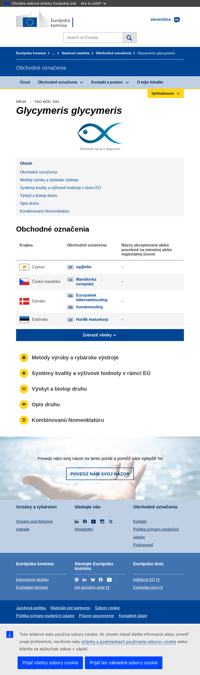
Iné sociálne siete (90, 587)
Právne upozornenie (96, 616)
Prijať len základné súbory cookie (124, 662)
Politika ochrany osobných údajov (45, 616)
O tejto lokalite (150, 82)
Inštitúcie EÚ (144, 580)
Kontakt (139, 521)
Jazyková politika (31, 608)
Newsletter (84, 529)
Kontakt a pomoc (107, 82)
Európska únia (145, 587)
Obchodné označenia (113, 53)
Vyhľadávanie (129, 37)
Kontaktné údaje (133, 616)
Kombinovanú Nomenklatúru (45, 211)
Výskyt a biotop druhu (38, 195)
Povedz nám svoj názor (100, 473)
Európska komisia (31, 53)
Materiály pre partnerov (70, 608)
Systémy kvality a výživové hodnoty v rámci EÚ (60, 188)
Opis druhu (29, 203)
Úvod (25, 82)
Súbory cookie (107, 608)
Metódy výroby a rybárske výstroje (49, 180)
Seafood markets (76, 53)
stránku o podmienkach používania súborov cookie (128, 641)
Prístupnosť (143, 545)
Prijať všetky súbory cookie (50, 662)
